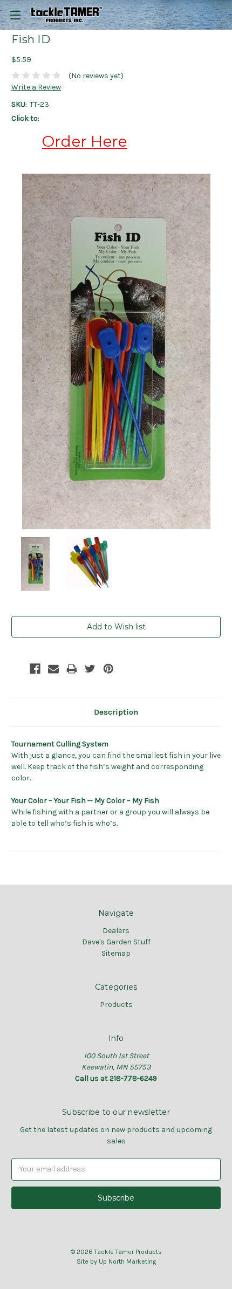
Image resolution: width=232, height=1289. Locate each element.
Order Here (84, 141)
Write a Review (36, 87)
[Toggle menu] (15, 15)
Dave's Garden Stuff (116, 942)
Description (116, 712)
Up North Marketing (127, 1261)
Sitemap (116, 953)
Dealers (116, 930)
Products (116, 1004)
